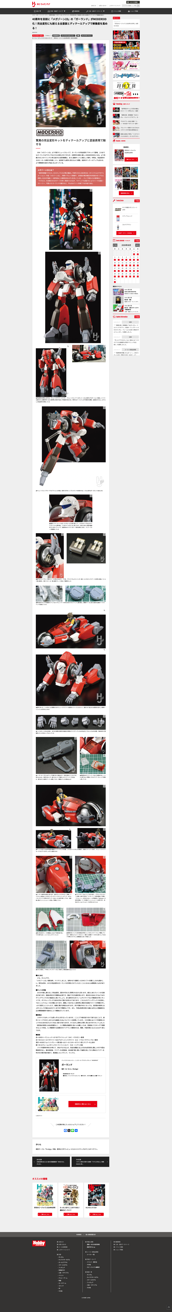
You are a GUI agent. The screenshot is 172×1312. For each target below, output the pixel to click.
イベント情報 (119, 1247)
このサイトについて (114, 5)
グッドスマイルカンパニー (68, 35)
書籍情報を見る (125, 193)
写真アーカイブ (91, 1259)
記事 (130, 322)
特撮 (60, 1280)
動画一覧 (89, 1272)
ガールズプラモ (63, 1262)
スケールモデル (63, 1265)
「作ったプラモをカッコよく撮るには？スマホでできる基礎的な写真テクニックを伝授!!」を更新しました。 (126, 342)
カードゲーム (62, 1283)
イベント (61, 1275)
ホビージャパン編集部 (93, 1267)
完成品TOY (62, 1270)
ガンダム (61, 1257)
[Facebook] (65, 1130)
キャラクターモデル (38, 35)
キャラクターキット (87, 35)
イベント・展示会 (92, 1262)
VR (59, 1288)
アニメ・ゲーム (63, 1278)
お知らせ (93, 5)
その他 (60, 1291)
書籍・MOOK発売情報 (93, 1244)
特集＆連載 (90, 1242)
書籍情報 (117, 1242)
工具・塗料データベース (122, 1244)
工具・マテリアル (64, 1273)
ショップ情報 (119, 1250)
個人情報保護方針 (91, 1234)
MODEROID (56, 35)
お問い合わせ (102, 5)
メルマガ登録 (133, 2)
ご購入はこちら (45, 1214)
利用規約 (78, 1234)
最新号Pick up (91, 1247)
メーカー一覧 (91, 1254)
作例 (78, 35)
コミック (61, 1286)
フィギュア (62, 1267)
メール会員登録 (63, 1247)
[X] (69, 1130)
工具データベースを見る (125, 233)
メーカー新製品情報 (130, 350)
